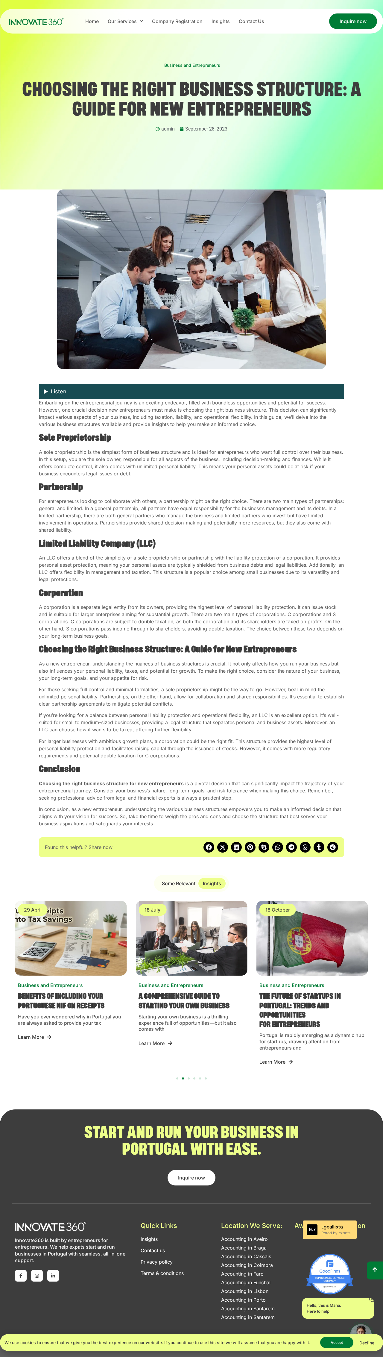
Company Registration (177, 21)
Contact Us (251, 21)
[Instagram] (37, 1276)
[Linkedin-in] (53, 1276)
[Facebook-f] (21, 1276)
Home (92, 21)
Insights (221, 21)
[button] (208, 847)
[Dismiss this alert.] (372, 1299)
